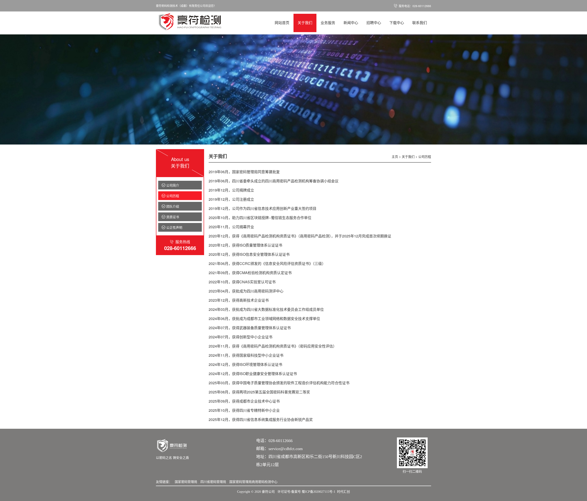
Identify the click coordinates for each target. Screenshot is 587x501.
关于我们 (305, 23)
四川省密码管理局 (213, 481)
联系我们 (419, 23)
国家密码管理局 (186, 481)
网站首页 (282, 23)
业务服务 (328, 23)
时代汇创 (343, 491)
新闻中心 (350, 23)
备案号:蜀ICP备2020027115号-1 (313, 491)
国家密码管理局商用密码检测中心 (253, 481)
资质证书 (170, 216)
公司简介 (170, 185)
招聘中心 (373, 23)
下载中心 (396, 23)
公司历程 (170, 195)
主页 (395, 156)
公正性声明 (172, 227)
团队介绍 (170, 206)
